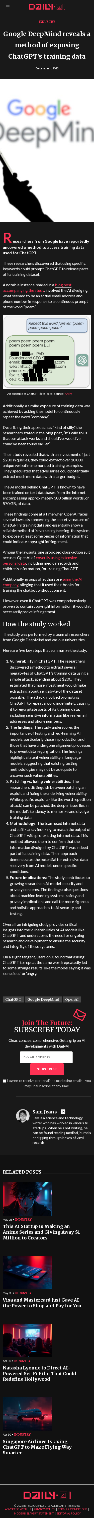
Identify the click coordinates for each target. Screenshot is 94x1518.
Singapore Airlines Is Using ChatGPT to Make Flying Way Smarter (37, 1447)
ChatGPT (13, 999)
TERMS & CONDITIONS (72, 1509)
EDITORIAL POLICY (69, 1513)
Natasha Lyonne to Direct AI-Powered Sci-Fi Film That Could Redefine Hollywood (39, 1373)
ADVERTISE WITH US (18, 1509)
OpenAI (71, 999)
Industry (47, 22)
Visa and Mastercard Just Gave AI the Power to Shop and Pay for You (42, 1303)
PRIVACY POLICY (44, 1509)
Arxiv (68, 394)
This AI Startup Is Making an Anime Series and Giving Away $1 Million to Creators (41, 1232)
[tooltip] (63, 1112)
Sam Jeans (45, 1112)
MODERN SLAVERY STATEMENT (34, 1513)
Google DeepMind (43, 999)
